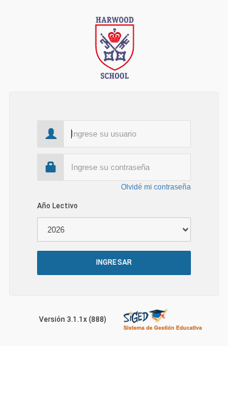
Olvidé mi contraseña (156, 187)
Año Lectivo (57, 206)
